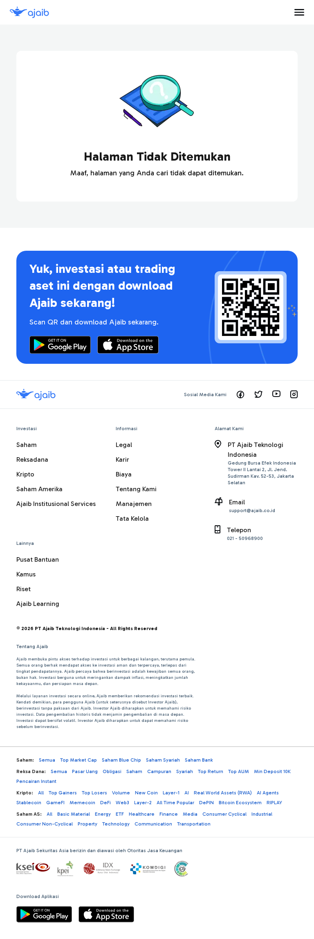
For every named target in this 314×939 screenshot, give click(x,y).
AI (186, 793)
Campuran (159, 771)
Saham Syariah (163, 760)
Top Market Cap (78, 760)
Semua (47, 760)
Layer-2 (143, 802)
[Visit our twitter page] (258, 394)
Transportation (194, 824)
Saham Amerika (39, 489)
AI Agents (268, 793)
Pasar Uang (85, 771)
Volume (121, 793)
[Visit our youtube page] (276, 394)
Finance (168, 814)
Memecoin (82, 802)
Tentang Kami (136, 489)
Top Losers (94, 793)
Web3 (122, 802)
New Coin (146, 793)
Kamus (26, 574)
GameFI (55, 802)
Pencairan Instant (36, 781)
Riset (23, 589)
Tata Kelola (132, 518)
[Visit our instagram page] (294, 394)
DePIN (206, 802)
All (41, 793)
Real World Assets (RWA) (223, 793)
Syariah (184, 771)
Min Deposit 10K (272, 771)
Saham (26, 445)
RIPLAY (274, 802)
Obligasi (112, 771)
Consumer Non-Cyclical (44, 824)
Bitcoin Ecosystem (240, 802)
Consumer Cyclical (224, 814)
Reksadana (32, 459)
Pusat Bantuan (37, 559)
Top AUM (238, 771)
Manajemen (134, 504)
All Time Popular (175, 802)
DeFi (105, 802)
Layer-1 (171, 793)
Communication (153, 824)
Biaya (124, 474)
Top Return (210, 771)
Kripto (25, 474)
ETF (120, 814)
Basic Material (73, 814)
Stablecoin (28, 802)
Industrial (261, 814)
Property (87, 824)
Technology (116, 824)
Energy (103, 814)
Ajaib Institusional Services (56, 504)
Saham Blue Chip (121, 760)
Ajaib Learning (37, 604)
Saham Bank (199, 760)
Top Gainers (63, 793)
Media (190, 814)
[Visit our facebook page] (240, 394)
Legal (124, 445)
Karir (122, 459)
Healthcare (142, 814)
